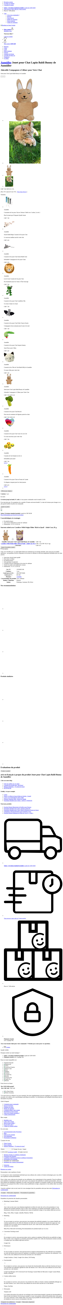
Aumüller (6, 62)
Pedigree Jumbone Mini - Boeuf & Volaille (15, 799)
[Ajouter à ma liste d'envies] (1, 508)
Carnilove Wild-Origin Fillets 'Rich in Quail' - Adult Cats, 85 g (18, 543)
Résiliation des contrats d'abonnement (13, 1162)
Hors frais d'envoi (21, 192)
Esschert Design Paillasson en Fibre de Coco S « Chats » (18, 813)
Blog (5, 1133)
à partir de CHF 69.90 (19, 8)
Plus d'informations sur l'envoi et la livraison (12, 515)
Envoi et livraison (8, 1105)
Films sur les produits (9, 1134)
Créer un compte (8, 36)
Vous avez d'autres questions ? (12, 1113)
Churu (5, 794)
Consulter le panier (9, 5)
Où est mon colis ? (9, 1124)
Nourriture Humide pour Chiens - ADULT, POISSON (18, 800)
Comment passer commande (11, 1104)
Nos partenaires (8, 1136)
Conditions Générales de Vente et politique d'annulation (18, 1157)
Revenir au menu (8, 2)
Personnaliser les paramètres (27, 1192)
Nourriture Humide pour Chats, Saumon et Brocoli (17, 808)
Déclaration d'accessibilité (10, 1159)
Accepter (3, 1192)
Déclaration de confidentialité (8, 1195)
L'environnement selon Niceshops (12, 1131)
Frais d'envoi (10, 18)
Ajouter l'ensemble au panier (8, 547)
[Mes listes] (5, 39)
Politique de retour (8, 1107)
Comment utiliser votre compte (12, 1110)
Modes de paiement (12, 19)
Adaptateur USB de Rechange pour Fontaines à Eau (17, 811)
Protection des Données (10, 1156)
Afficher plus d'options (6, 491)
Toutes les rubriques (12, 22)
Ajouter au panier (5, 506)
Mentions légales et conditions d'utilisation (15, 1154)
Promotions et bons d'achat (11, 1111)
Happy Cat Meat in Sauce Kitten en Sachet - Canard (17, 796)
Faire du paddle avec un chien (11, 783)
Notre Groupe (7, 1143)
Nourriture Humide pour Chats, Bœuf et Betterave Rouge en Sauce (21, 810)
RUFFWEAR (7, 788)
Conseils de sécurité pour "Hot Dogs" (13, 785)
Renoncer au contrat (6, 1169)
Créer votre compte (9, 1121)
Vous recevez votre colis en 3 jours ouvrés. (15, 9)
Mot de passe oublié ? (9, 1123)
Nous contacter (11, 21)
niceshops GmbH (12, 1152)
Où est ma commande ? (13, 15)
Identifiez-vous (8, 31)
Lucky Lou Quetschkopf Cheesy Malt (14, 797)
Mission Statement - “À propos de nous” (14, 786)
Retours (9, 16)
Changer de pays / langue (19, 1149)
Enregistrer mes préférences (8, 1302)
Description (5, 549)
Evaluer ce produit (5, 771)
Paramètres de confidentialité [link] (11, 1160)
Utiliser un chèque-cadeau (10, 1126)
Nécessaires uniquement (13, 1192)
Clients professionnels (9, 1114)
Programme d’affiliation (10, 1137)
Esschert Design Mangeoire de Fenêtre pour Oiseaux (17, 807)
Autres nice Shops (8, 1166)
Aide (5, 13)
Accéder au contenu (9, 3)
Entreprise (6, 1165)
